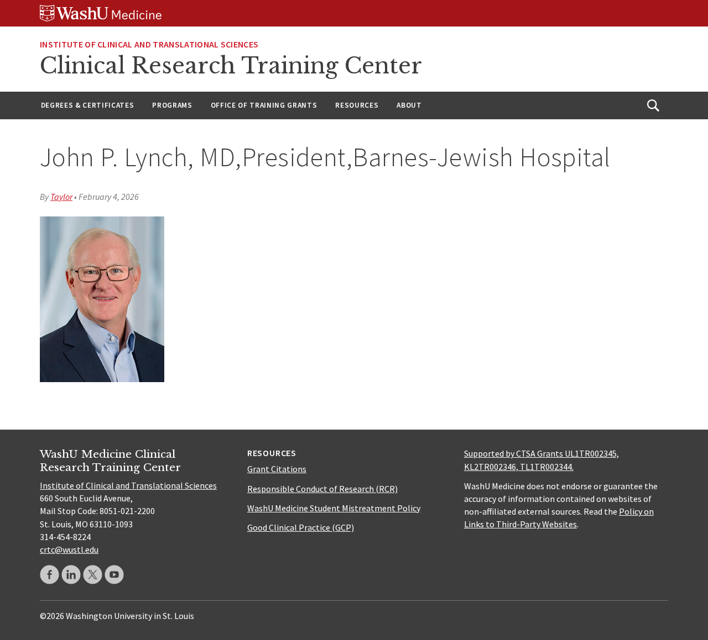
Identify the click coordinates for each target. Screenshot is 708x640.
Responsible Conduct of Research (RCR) (322, 488)
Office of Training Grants (264, 105)
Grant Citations (276, 468)
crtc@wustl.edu (69, 549)
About (409, 105)
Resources (356, 105)
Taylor (61, 196)
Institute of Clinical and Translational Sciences (149, 44)
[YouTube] (114, 574)
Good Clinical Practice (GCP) (300, 527)
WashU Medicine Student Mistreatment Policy (333, 508)
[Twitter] (92, 574)
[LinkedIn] (71, 574)
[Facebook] (49, 574)
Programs (172, 105)
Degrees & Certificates (87, 105)
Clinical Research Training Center (231, 66)
